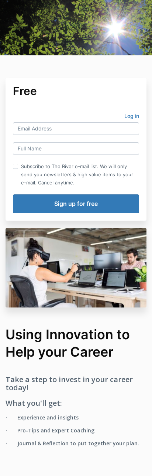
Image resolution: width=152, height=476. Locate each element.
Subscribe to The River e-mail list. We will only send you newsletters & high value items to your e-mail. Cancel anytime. (77, 174)
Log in (131, 116)
